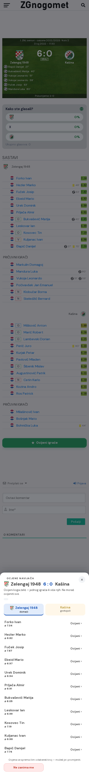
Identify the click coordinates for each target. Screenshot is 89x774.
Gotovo (65, 767)
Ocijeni (76, 623)
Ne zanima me (23, 767)
